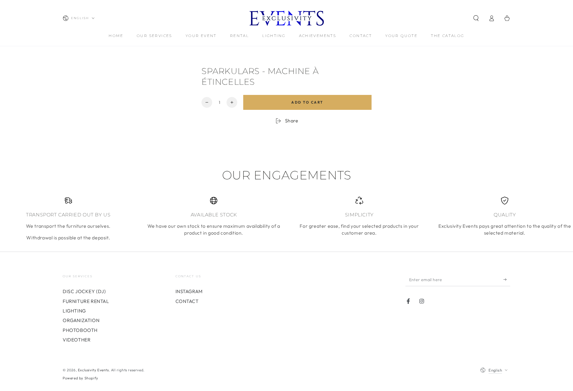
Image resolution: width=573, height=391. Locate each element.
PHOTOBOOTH (80, 330)
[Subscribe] (506, 279)
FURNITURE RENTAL (86, 301)
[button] (476, 18)
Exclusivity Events (93, 370)
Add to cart (307, 102)
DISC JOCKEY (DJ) (84, 291)
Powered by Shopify (80, 378)
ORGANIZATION (81, 320)
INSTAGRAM (189, 291)
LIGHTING (74, 311)
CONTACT (187, 301)
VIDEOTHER (76, 340)
